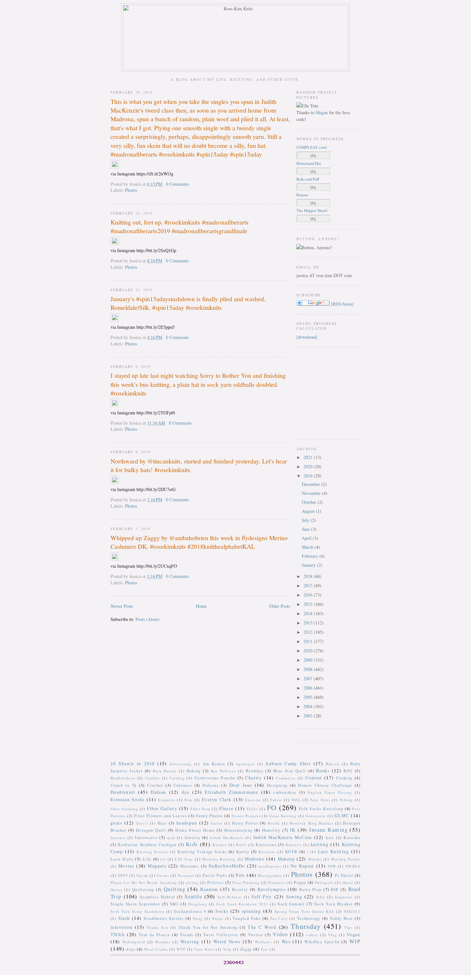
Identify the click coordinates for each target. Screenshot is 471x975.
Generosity (315, 815)
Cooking (344, 778)
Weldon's (263, 941)
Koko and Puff (307, 179)
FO (272, 807)
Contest (313, 778)
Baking (194, 771)
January (309, 565)
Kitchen (219, 844)
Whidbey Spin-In (321, 942)
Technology (308, 918)
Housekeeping (238, 830)
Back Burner (165, 770)
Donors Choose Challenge (325, 785)
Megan (322, 112)
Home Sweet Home (195, 830)
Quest (348, 882)
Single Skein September (136, 904)
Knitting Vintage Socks (202, 851)
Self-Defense (230, 896)
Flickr (252, 808)
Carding (177, 778)
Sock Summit (291, 904)
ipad (171, 837)
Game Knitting (283, 815)
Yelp (227, 949)
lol (163, 859)
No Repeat (302, 866)
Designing (277, 785)
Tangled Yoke (247, 918)
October (310, 502)
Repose (302, 195)
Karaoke (351, 837)
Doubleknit (123, 792)
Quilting (174, 889)
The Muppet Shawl (311, 210)
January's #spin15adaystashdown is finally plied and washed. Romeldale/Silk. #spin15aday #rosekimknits (188, 303)
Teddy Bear (341, 918)
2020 (308, 466)
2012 (308, 632)
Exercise (253, 799)
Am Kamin (213, 764)
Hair (162, 823)
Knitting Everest (152, 851)
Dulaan (158, 792)
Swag (198, 918)
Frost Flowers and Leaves (160, 815)
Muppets (157, 866)
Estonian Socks (128, 799)
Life (147, 859)
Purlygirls (324, 882)
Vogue (353, 934)
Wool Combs (156, 949)
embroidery (284, 792)
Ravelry (240, 889)
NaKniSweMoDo (227, 866)
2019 (308, 476)
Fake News (320, 799)
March (308, 547)
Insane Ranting (328, 829)
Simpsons (343, 896)
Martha (314, 859)
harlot (216, 823)
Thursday (306, 926)
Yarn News (204, 949)
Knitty (242, 851)
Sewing (294, 897)
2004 (308, 706)
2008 (308, 669)
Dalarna (210, 785)
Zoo (264, 949)
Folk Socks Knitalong (321, 808)
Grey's (142, 823)
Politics (215, 882)
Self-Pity (262, 897)
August (309, 511)
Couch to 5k (123, 785)
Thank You (157, 927)
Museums (189, 866)
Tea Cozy (279, 918)
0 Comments (177, 184)
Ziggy (246, 949)
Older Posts (279, 606)
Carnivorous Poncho (215, 778)
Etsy (189, 799)
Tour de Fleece (154, 934)
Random (209, 889)
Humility (271, 830)
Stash (124, 918)
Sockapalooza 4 (190, 911)
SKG (174, 904)
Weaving (189, 941)
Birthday (254, 771)
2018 (308, 576)
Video (280, 934)
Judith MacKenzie (227, 837)
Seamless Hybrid (157, 897)
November (312, 493)
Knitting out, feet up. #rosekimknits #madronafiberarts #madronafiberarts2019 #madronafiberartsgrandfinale (180, 226)
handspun (187, 823)
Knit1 (241, 844)
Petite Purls (214, 875)
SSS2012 (352, 911)
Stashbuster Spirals (164, 918)
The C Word (262, 927)
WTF (181, 949)
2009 (308, 660)
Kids (192, 844)
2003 (308, 716)
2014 (308, 613)
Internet (118, 837)
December (311, 484)
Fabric (276, 799)
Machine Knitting (219, 859)
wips (131, 949)
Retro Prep (310, 889)
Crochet (155, 785)
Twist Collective (220, 934)
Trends (186, 934)
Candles (152, 778)
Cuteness (183, 785)
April (307, 538)
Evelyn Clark (217, 799)
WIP (354, 941)
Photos (131, 190)
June (306, 529)
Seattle (193, 896)
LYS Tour (184, 859)
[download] (306, 337)
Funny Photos (209, 815)
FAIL (296, 799)
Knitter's (293, 844)
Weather (162, 941)
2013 (308, 623)
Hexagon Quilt (151, 830)
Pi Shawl (344, 875)
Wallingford (133, 941)
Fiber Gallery (162, 808)
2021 (308, 457)
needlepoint (270, 866)
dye (185, 792)
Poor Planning (246, 882)
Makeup (286, 859)
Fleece (226, 808)
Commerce (285, 778)
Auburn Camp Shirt (288, 763)
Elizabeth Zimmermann (231, 792)
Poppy (300, 882)
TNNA (118, 934)
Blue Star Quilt (289, 771)
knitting (319, 844)
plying (192, 882)
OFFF (123, 875)
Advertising (180, 763)
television (121, 927)
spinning (251, 911)
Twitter (255, 934)
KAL (330, 837)
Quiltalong (143, 889)
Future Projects (246, 815)
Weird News (227, 941)
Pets (240, 875)
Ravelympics (271, 889)
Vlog (332, 934)
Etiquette (166, 799)
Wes (286, 941)
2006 (308, 688)
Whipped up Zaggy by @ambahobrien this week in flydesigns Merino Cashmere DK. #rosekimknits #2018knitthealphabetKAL (199, 542)
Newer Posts (122, 606)
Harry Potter (245, 823)
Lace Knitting (333, 851)
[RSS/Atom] (342, 304)
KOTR (291, 851)
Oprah (142, 875)
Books (322, 770)
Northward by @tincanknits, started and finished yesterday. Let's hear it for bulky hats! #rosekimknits (199, 465)
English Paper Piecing (330, 792)
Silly (320, 896)
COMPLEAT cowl (311, 147)
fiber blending (124, 808)
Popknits (277, 882)
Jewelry (193, 837)
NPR (332, 866)
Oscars (163, 875)
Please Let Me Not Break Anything (144, 882)
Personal (186, 875)
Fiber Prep (200, 808)
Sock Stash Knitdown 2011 (242, 904)
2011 (308, 641)
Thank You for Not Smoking (208, 927)
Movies (126, 866)
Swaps (218, 918)
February (310, 556)
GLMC (342, 815)
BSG (347, 771)
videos (312, 934)
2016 (308, 595)
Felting (346, 799)
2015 (308, 604)
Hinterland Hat (308, 163)
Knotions (267, 851)
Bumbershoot (123, 778)
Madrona (254, 859)
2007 (308, 678)
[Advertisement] (315, 392)
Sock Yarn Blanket (333, 904)
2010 (308, 651)
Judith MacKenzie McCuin (282, 837)
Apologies (245, 763)
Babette (333, 763)
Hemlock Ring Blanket (311, 823)
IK (293, 830)
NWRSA (352, 866)
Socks (221, 911)
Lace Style (122, 859)
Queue (116, 889)
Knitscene (266, 844)
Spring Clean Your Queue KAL (305, 911)
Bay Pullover (223, 770)
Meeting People (346, 859)
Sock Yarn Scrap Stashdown (137, 911)
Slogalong (197, 904)
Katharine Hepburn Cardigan (147, 844)
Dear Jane (240, 785)
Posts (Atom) (148, 619)
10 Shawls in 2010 (133, 763)
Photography (270, 875)
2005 (308, 697)
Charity (253, 778)
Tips (348, 927)
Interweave (146, 837)
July (306, 520)
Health (274, 823)
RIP (334, 889)
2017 (308, 585)
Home (201, 606)
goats (116, 823)
